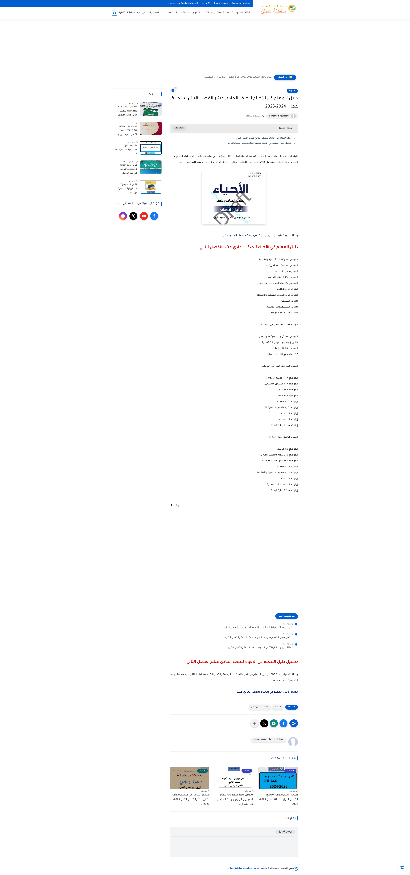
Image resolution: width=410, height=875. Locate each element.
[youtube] (144, 216)
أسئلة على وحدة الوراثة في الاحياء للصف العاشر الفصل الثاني (260, 648)
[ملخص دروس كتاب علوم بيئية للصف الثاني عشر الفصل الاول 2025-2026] (151, 109)
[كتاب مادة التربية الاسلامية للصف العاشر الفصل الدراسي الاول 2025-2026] (151, 167)
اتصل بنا (206, 3)
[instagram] (123, 216)
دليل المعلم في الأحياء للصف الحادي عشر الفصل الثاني (263, 138)
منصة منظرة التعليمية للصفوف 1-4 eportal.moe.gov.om (126, 150)
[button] (283, 723)
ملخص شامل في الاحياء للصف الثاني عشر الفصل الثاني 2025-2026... (190, 800)
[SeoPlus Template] (296, 868)
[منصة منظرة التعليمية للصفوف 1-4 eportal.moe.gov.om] (151, 148)
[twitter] (133, 216)
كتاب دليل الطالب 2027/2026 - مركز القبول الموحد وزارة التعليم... (237, 77)
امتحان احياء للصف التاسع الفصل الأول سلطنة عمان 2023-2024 (278, 800)
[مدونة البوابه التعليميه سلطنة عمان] (276, 9)
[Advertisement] (205, 48)
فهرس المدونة (221, 3)
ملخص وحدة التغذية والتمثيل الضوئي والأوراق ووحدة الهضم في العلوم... (235, 800)
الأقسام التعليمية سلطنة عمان (183, 3)
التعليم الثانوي (201, 13)
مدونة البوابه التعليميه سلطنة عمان (247, 868)
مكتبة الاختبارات (220, 13)
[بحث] (114, 13)
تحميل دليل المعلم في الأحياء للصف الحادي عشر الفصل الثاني (260, 143)
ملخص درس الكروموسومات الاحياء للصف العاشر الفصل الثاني (259, 637)
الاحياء (292, 91)
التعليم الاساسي (176, 13)
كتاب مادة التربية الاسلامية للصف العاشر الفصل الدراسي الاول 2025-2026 (127, 170)
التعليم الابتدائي (151, 13)
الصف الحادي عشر (259, 707)
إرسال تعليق (285, 832)
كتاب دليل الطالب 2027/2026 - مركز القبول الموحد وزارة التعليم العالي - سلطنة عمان (127, 131)
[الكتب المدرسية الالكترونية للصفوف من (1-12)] (151, 187)
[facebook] (154, 216)
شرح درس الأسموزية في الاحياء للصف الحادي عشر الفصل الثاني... (257, 627)
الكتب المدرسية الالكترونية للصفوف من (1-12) (127, 189)
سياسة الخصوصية (241, 3)
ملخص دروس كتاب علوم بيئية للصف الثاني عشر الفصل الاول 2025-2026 (127, 112)
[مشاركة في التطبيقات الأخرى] (255, 723)
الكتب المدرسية (241, 13)
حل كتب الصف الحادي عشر (239, 235)
